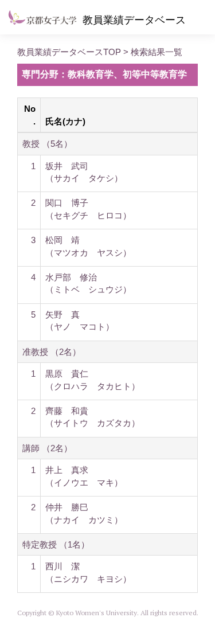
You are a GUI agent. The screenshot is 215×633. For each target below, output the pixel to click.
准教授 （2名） (51, 352)
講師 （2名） (47, 448)
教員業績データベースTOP (69, 52)
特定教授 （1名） (55, 544)
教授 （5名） (47, 144)
